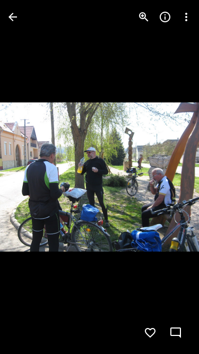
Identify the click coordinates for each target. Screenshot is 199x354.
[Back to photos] (12, 17)
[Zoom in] (143, 17)
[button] (30, 177)
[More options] (186, 17)
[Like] (150, 332)
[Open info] (165, 17)
